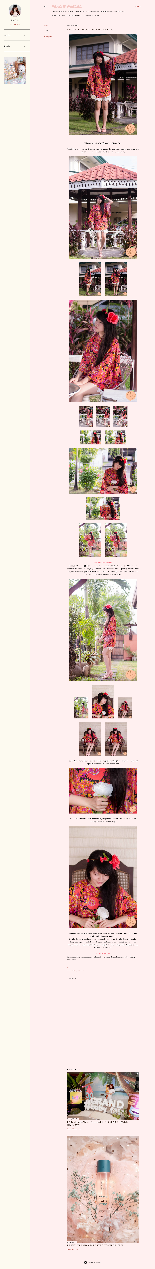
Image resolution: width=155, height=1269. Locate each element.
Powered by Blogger (94, 1262)
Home (53, 15)
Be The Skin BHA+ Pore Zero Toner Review (95, 1245)
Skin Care (78, 15)
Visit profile (15, 24)
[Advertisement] (103, 1048)
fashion (46, 34)
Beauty (70, 15)
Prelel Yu (15, 20)
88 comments (76, 1129)
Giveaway (88, 15)
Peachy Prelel (66, 6)
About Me (61, 15)
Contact (96, 15)
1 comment (75, 1249)
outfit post (48, 37)
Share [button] (46, 25)
